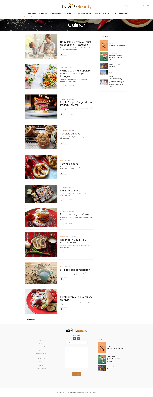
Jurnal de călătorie (114, 64)
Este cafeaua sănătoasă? (75, 269)
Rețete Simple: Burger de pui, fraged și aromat (76, 104)
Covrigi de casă (69, 163)
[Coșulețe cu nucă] (41, 137)
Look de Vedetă (56, 14)
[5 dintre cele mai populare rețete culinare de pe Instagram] (41, 76)
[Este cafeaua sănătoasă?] (41, 273)
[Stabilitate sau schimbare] (104, 45)
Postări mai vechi (31, 319)
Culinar (107, 14)
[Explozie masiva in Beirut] (104, 72)
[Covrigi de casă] (41, 167)
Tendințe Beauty (31, 14)
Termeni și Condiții (41, 368)
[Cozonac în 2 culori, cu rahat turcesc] (41, 244)
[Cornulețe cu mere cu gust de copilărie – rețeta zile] (41, 46)
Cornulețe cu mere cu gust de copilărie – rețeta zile (75, 43)
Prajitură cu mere (70, 190)
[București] (104, 66)
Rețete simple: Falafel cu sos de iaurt (76, 298)
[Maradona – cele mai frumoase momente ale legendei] (104, 56)
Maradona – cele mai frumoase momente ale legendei (116, 57)
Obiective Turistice (114, 71)
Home (26, 17)
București (112, 66)
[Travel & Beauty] (76, 6)
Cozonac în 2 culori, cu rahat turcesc (73, 241)
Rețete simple (64, 99)
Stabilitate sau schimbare (117, 46)
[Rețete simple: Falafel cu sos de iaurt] (41, 301)
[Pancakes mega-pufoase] (41, 217)
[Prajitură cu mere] (41, 194)
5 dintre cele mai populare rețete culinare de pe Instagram (75, 73)
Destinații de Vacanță (84, 14)
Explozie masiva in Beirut (116, 73)
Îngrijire (44, 14)
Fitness (69, 14)
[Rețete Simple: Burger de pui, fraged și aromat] (41, 106)
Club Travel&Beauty (121, 14)
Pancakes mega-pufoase (74, 214)
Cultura (97, 14)
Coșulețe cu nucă (70, 133)
